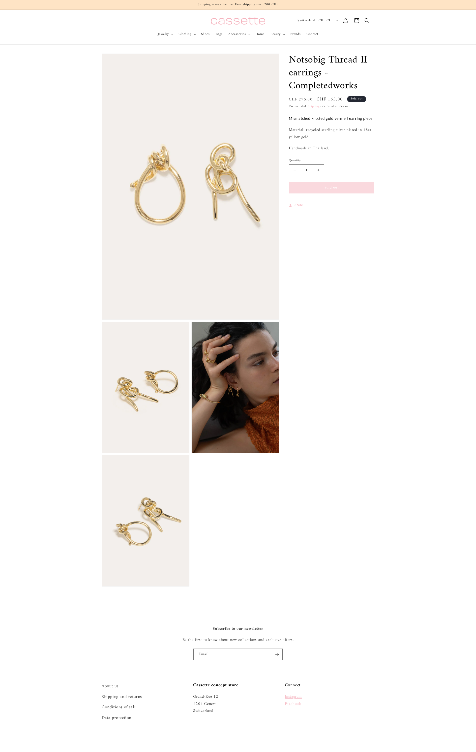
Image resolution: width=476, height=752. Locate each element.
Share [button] (299, 205)
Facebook (293, 703)
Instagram (293, 696)
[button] (165, 34)
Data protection (116, 717)
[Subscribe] (276, 654)
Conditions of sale (119, 707)
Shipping (314, 106)
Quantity (295, 160)
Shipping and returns (122, 696)
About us (110, 686)
